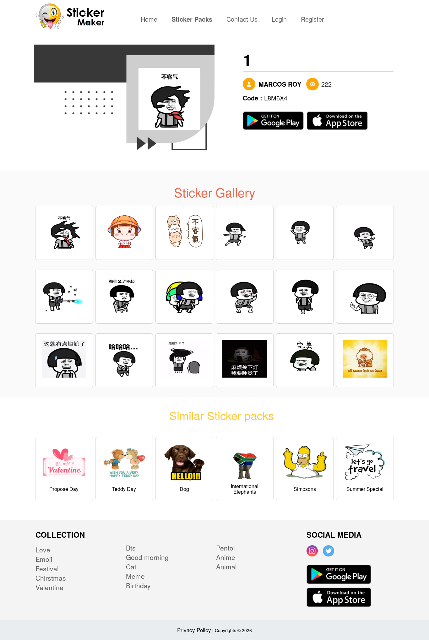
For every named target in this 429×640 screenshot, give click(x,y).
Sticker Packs (191, 20)
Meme (135, 576)
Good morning (147, 557)
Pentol (225, 547)
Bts (131, 547)
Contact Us (242, 20)
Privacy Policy (194, 630)
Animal (226, 566)
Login (279, 20)
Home (150, 20)
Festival (47, 568)
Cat (131, 566)
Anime (225, 557)
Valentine (49, 587)
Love (42, 549)
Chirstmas (50, 578)
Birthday (138, 585)
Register (312, 20)
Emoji (43, 559)
